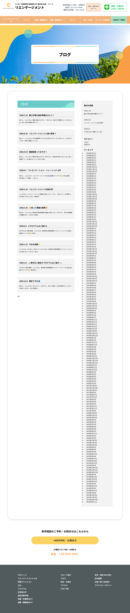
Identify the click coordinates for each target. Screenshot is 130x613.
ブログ (86, 142)
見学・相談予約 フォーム (93, 7)
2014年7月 (90, 479)
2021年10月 (90, 281)
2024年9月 (90, 201)
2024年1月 (90, 219)
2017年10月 (90, 390)
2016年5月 (90, 429)
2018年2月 (90, 381)
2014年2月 (90, 490)
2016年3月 (90, 433)
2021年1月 (90, 301)
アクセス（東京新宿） (103, 20)
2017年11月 (90, 388)
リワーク (26, 20)
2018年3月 (90, 379)
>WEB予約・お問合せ (65, 540)
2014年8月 (90, 477)
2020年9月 (90, 310)
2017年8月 (90, 395)
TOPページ (22, 575)
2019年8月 (90, 340)
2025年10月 (90, 171)
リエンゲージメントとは (11, 20)
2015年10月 (90, 445)
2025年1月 (90, 192)
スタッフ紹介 (66, 575)
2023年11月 (90, 224)
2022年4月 (90, 267)
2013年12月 (90, 495)
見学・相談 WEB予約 (103, 575)
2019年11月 (90, 333)
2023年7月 (90, 233)
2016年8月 (90, 422)
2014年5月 (90, 483)
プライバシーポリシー (103, 585)
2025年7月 (90, 178)
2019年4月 (90, 349)
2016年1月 (90, 438)
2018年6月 (90, 372)
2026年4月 (90, 158)
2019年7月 (90, 342)
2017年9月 (90, 392)
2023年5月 (90, 237)
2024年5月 (90, 210)
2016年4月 (90, 431)
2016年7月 (90, 424)
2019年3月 (90, 351)
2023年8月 (90, 230)
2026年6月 (90, 155)
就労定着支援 (23, 595)
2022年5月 (90, 265)
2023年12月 (90, 221)
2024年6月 (90, 208)
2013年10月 (90, 499)
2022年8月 (90, 258)
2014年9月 (90, 474)
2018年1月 (90, 383)
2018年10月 (90, 363)
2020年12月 (90, 303)
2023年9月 (90, 228)
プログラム (22, 588)
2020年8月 (90, 313)
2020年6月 (90, 317)
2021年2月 (90, 299)
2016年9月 (90, 420)
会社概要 (98, 578)
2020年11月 (90, 306)
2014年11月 (90, 470)
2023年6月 (90, 235)
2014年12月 (90, 467)
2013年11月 (90, 497)
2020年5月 (90, 319)
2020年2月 (90, 326)
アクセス (64, 585)
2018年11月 (90, 360)
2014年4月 (90, 486)
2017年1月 (90, 411)
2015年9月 (90, 447)
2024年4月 (90, 212)
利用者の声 (22, 592)
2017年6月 (90, 399)
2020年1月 (90, 328)
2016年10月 (90, 417)
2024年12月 (90, 194)
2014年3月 (90, 488)
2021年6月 (90, 290)
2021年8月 (90, 285)
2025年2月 (90, 189)
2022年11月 (90, 251)
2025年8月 (90, 176)
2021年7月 (90, 287)
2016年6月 (90, 426)
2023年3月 (90, 242)
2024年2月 (90, 217)
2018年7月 (90, 370)
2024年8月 (90, 203)
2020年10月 (90, 308)
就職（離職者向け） (57, 20)
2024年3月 (90, 215)
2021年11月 (90, 278)
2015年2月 (90, 463)
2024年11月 (90, 196)
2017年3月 (90, 406)
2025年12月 (90, 167)
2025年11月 (90, 169)
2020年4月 (90, 322)
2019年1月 (90, 356)
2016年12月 (90, 413)
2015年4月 (90, 458)
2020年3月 (90, 324)
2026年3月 (90, 160)
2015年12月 (90, 440)
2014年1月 (90, 493)
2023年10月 (90, 226)
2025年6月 (90, 180)
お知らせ (87, 144)
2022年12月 (90, 249)
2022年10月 (90, 253)
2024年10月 (90, 199)
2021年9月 (90, 283)
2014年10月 (90, 472)
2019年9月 (90, 338)
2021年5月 (90, 292)
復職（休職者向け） (42, 20)
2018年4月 (90, 376)
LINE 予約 (65, 588)
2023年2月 (90, 244)
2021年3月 (90, 297)
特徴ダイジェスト (25, 582)
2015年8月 (90, 449)
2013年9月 (90, 502)
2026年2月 (90, 162)
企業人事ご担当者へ (102, 582)
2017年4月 (90, 404)
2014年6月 (90, 481)
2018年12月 (90, 358)
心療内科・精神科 (119, 20)
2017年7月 (90, 397)
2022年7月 (90, 260)
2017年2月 (90, 408)
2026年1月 (90, 164)
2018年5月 (90, 374)
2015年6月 (90, 454)
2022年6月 (90, 262)
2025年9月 (90, 174)
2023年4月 (90, 240)
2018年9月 (90, 365)
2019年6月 (90, 344)
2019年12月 (90, 331)
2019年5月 (90, 347)
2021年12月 (90, 276)
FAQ (19, 585)
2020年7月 (90, 315)
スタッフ (73, 20)
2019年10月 (90, 335)
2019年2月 (90, 354)
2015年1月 (90, 465)
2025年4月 (90, 185)
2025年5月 (90, 183)
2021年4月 (90, 294)
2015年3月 (90, 461)
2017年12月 (90, 385)
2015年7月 (90, 452)
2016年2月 (90, 436)
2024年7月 (90, 205)
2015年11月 (90, 442)
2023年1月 (90, 246)
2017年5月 (90, 401)
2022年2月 (90, 272)
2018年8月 (90, 367)
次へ (18, 296)
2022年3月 (90, 269)
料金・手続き (88, 20)
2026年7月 (90, 153)
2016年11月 (90, 415)
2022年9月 (90, 256)
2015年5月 (90, 456)
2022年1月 (90, 274)
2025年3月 (90, 187)
